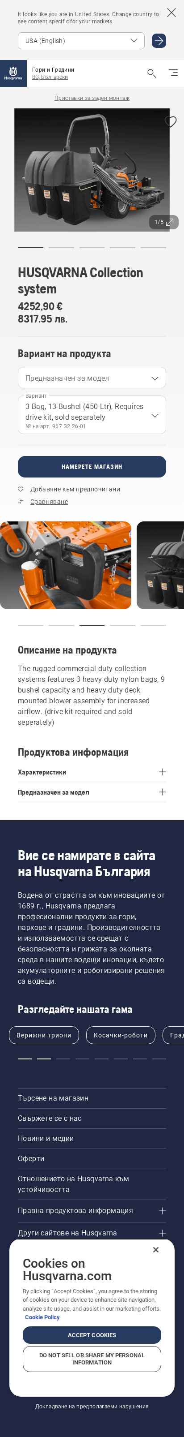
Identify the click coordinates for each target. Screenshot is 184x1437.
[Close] (155, 1249)
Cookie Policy (42, 1317)
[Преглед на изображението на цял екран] (92, 171)
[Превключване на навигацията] (173, 73)
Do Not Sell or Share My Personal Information (92, 1359)
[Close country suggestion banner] (171, 12)
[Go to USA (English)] (159, 41)
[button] (170, 122)
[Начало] (13, 73)
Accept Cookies (92, 1335)
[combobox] (92, 377)
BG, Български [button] (50, 77)
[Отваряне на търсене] (152, 73)
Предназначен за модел (67, 378)
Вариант (36, 396)
